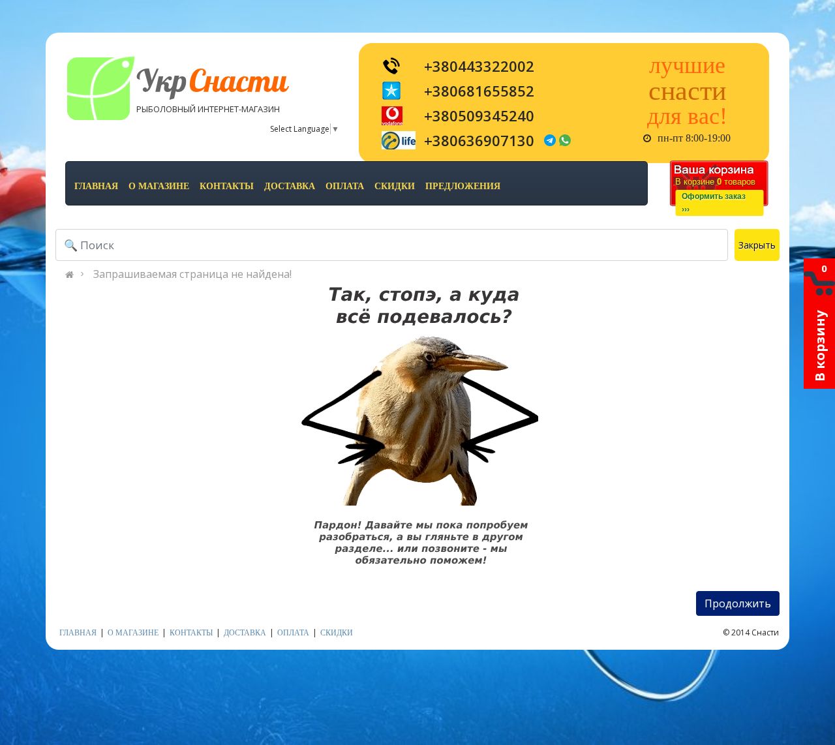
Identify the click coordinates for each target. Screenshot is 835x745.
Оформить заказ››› (714, 203)
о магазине (159, 186)
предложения (462, 186)
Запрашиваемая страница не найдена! (192, 274)
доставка (289, 186)
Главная (96, 186)
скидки (394, 186)
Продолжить (738, 603)
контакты (227, 186)
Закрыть (757, 245)
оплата (345, 186)
